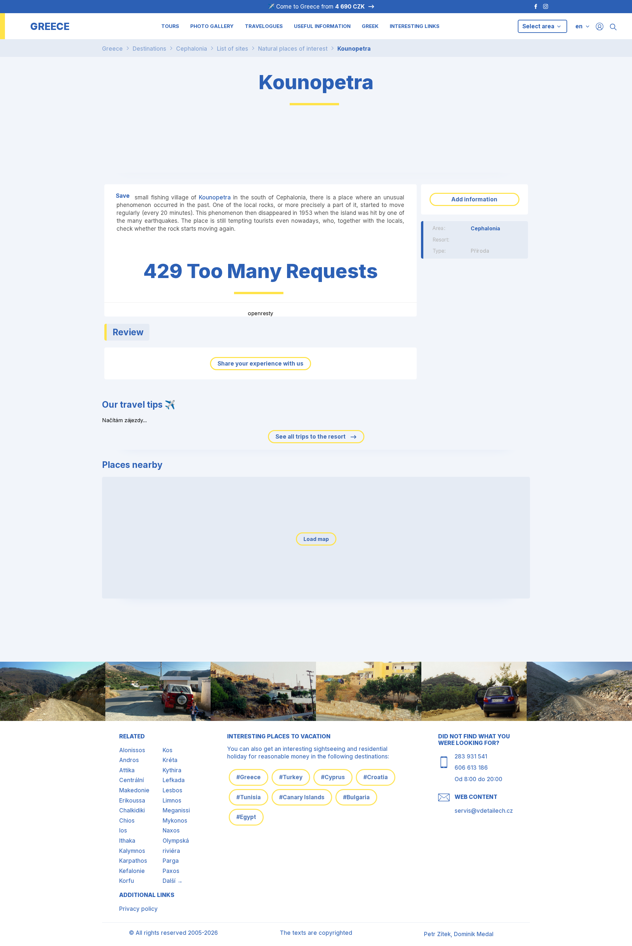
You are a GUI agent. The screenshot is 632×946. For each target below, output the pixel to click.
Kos (167, 750)
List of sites (232, 48)
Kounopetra (354, 48)
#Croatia (375, 777)
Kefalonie (132, 871)
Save (123, 195)
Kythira (172, 770)
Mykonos (175, 820)
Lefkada (174, 780)
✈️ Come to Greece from (316, 6)
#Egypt (246, 817)
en (579, 26)
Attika (127, 770)
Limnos (172, 800)
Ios (123, 830)
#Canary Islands (302, 797)
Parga (171, 860)
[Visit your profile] (599, 26)
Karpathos (133, 860)
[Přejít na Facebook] (532, 6)
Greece (112, 48)
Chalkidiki (132, 810)
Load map (316, 539)
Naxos (171, 830)
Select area (539, 26)
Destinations (149, 48)
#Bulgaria (356, 797)
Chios (127, 820)
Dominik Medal (473, 934)
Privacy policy (138, 909)
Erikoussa (132, 800)
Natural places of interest (293, 48)
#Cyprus (333, 777)
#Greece (248, 777)
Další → (173, 881)
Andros (129, 760)
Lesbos (172, 790)
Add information (474, 199)
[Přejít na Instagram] (546, 6)
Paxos (171, 871)
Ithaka (127, 840)
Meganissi (176, 810)
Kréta (170, 760)
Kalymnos (132, 851)
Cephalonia (191, 48)
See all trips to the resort (311, 436)
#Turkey (291, 777)
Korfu (126, 881)
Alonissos (132, 750)
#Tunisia (248, 797)
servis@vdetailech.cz (484, 810)
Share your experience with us (260, 363)
